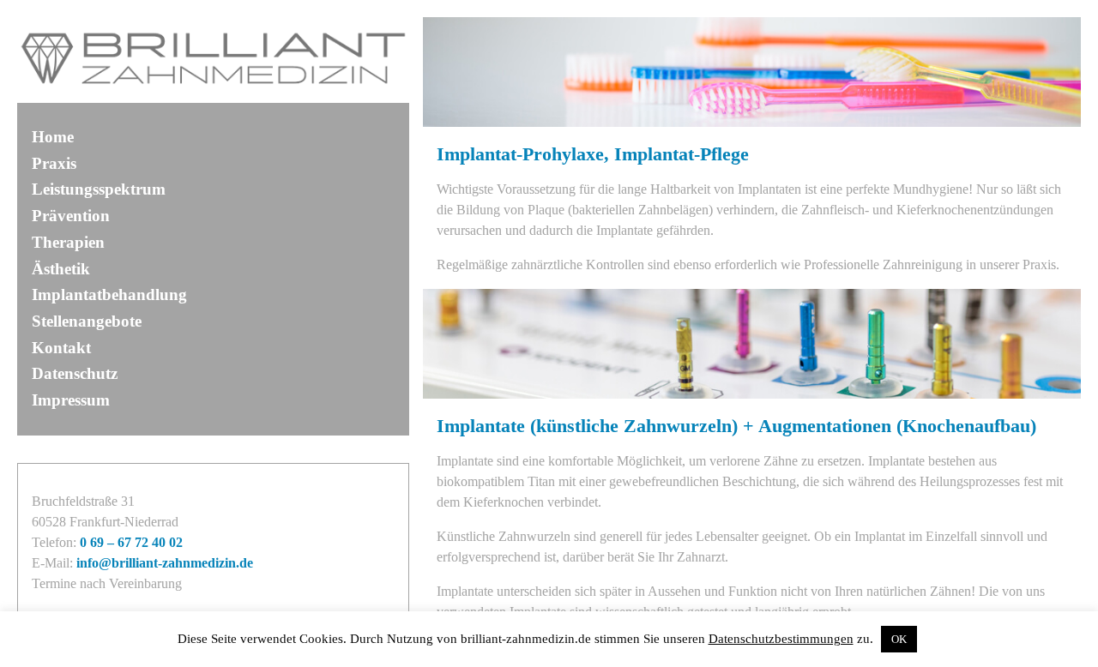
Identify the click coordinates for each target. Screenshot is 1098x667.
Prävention (71, 216)
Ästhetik (61, 269)
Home (53, 137)
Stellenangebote (87, 321)
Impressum (71, 400)
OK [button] (899, 639)
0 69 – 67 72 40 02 (131, 542)
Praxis (54, 163)
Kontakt (61, 348)
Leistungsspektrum (99, 189)
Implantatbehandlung (109, 294)
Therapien (68, 242)
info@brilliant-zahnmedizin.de (164, 563)
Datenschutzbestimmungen (781, 639)
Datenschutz (75, 373)
